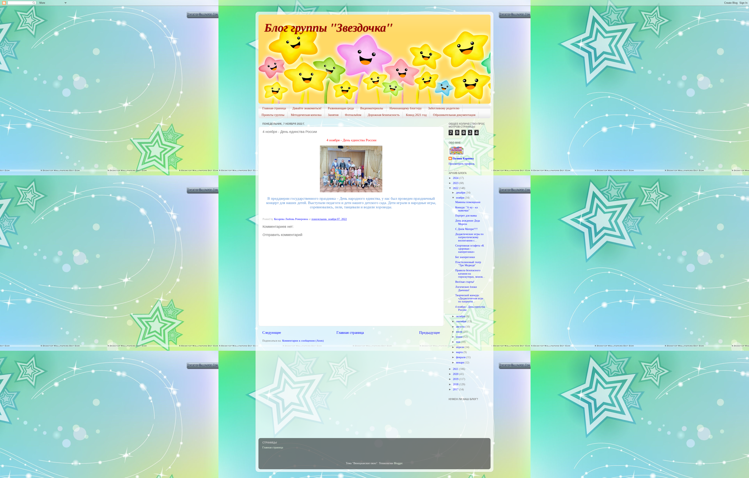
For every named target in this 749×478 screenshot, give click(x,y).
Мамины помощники (467, 202)
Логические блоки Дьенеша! (466, 288)
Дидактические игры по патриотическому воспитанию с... (469, 237)
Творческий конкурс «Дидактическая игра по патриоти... (469, 298)
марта (459, 352)
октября (461, 316)
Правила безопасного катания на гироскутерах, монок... (470, 273)
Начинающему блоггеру (406, 108)
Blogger (398, 463)
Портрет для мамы (466, 215)
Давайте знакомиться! (306, 108)
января (460, 362)
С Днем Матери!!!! (466, 229)
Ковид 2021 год (416, 115)
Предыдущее (429, 332)
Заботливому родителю (443, 108)
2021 (456, 369)
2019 (456, 379)
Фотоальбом (353, 115)
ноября (460, 197)
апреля (460, 347)
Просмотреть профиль (462, 163)
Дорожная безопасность (383, 115)
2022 (456, 188)
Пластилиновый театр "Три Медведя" (468, 264)
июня (459, 336)
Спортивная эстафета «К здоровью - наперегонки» (469, 248)
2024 (456, 178)
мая (458, 341)
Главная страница (274, 108)
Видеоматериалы (371, 108)
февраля (461, 357)
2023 (456, 183)
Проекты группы (273, 115)
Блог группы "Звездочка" (328, 27)
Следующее (271, 332)
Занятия (333, 115)
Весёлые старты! (464, 281)
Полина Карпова (463, 158)
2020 (456, 374)
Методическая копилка (306, 115)
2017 (456, 389)
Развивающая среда (341, 108)
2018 (456, 384)
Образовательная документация (454, 115)
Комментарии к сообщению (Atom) (303, 340)
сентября (461, 321)
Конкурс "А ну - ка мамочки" (466, 209)
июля (459, 331)
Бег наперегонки (465, 257)
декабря (461, 192)
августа (460, 326)
